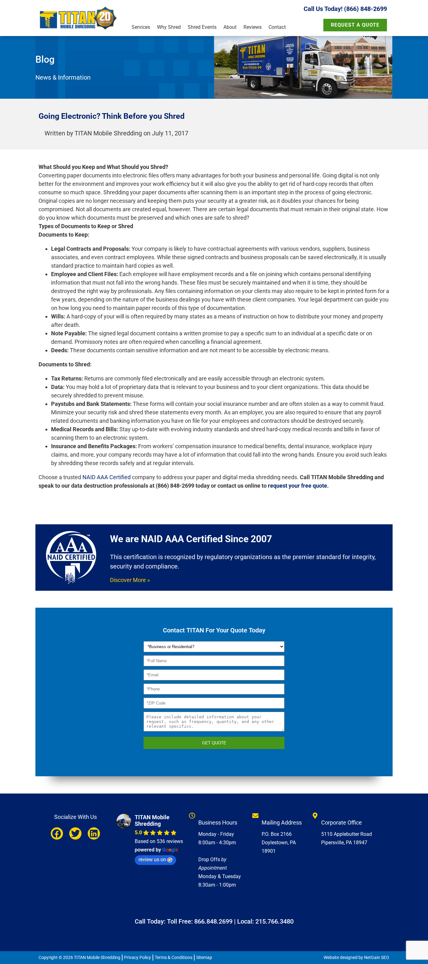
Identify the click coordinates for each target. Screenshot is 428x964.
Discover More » (130, 580)
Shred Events (202, 27)
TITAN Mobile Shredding (152, 820)
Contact (277, 27)
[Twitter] (75, 833)
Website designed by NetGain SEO (356, 957)
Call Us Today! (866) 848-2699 (345, 9)
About (230, 27)
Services (141, 27)
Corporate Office (341, 822)
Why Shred (169, 27)
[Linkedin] (94, 833)
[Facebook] (57, 833)
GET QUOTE (214, 743)
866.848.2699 (213, 921)
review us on (152, 859)
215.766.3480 (274, 921)
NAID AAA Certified (106, 477)
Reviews (252, 27)
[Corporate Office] (315, 816)
